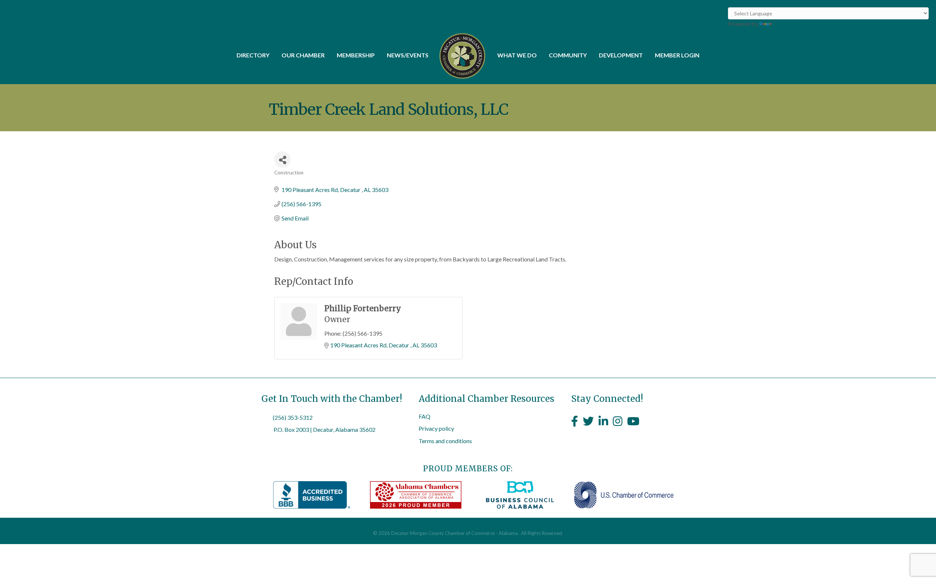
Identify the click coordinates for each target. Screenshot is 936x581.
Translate (785, 23)
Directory (253, 55)
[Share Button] (282, 159)
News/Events (408, 55)
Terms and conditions (445, 440)
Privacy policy (436, 428)
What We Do (517, 55)
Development (621, 55)
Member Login (677, 55)
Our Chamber (303, 55)
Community (568, 55)
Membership (356, 55)
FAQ (424, 416)
